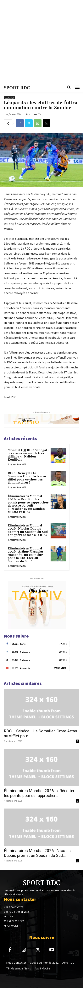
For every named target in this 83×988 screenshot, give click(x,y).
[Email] (46, 123)
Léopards (9, 98)
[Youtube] (52, 950)
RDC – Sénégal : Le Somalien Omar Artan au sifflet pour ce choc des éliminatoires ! (27, 478)
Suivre (63, 651)
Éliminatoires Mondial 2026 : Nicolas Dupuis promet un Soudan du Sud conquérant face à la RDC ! (28, 530)
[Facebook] (20, 123)
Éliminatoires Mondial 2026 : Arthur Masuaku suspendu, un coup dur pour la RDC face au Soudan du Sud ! (25, 555)
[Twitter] (29, 123)
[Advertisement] (41, 41)
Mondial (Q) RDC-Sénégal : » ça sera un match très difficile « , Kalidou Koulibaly (28, 455)
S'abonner (60, 668)
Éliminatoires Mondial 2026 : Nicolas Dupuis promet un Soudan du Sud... (37, 853)
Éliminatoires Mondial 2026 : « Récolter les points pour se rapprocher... (39, 793)
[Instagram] (24, 950)
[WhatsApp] (38, 123)
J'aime (63, 643)
